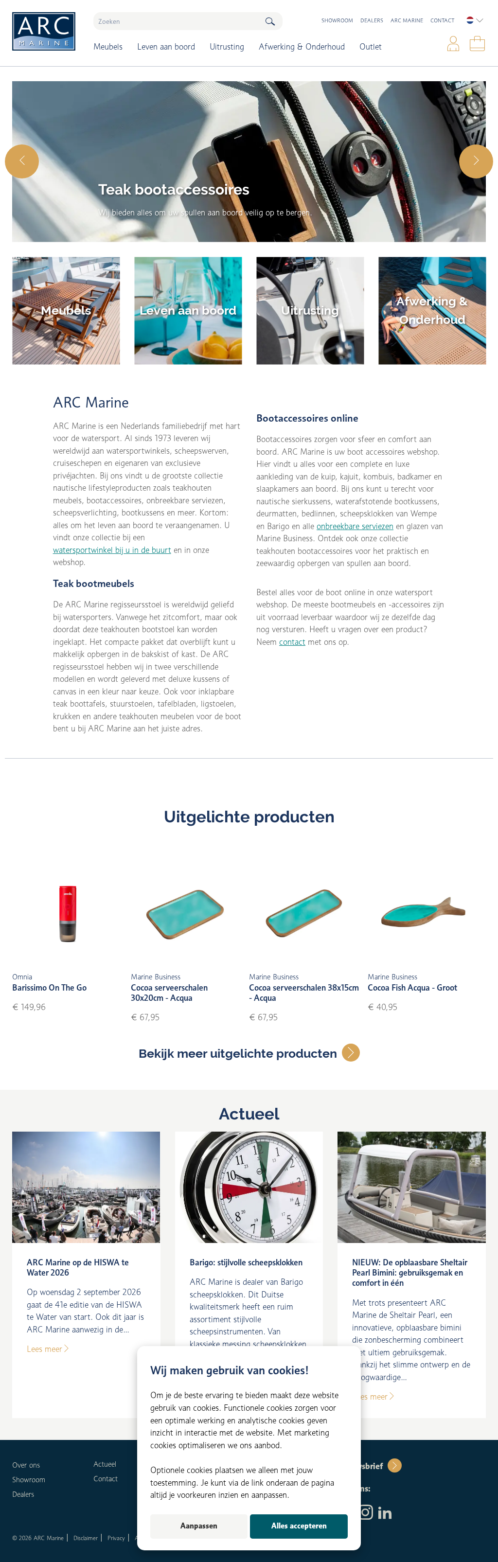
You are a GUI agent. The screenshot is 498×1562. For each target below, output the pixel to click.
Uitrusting (227, 47)
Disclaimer (85, 1538)
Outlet (370, 47)
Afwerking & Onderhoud (302, 47)
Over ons (26, 1465)
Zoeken (270, 21)
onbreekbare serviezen (355, 526)
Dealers (371, 20)
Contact (442, 20)
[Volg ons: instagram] (365, 1513)
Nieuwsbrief (360, 1466)
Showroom (337, 20)
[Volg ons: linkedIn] (384, 1513)
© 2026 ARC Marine (38, 1538)
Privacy (116, 1538)
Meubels (108, 47)
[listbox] (474, 20)
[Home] (45, 31)
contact (292, 642)
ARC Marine (407, 20)
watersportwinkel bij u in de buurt (112, 550)
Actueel (249, 1114)
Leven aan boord (166, 47)
